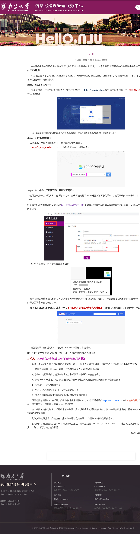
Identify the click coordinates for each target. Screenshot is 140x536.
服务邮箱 (57, 495)
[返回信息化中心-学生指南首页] (42, 3)
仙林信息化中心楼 (61, 504)
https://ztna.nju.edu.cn (112, 400)
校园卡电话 (98, 483)
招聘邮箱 (98, 495)
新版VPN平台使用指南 (100, 418)
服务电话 (57, 483)
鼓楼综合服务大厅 (101, 504)
